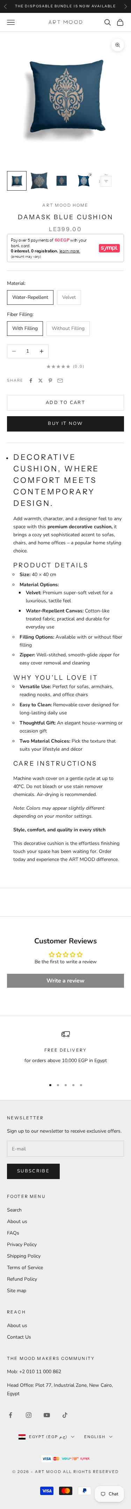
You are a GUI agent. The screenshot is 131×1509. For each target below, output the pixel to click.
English (94, 1436)
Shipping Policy (24, 1256)
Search (14, 1210)
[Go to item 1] (17, 181)
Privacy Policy (22, 1244)
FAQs (13, 1233)
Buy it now (65, 423)
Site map (16, 1290)
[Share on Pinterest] (50, 380)
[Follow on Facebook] (10, 1415)
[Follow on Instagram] (28, 1415)
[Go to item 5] (106, 181)
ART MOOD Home (65, 205)
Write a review (65, 981)
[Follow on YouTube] (46, 1415)
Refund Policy (22, 1279)
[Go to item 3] (61, 181)
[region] (65, 1051)
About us (17, 1221)
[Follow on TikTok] (64, 1415)
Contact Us (19, 1337)
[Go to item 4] (84, 181)
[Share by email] (60, 380)
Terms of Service (25, 1267)
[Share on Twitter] (40, 380)
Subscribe (33, 1171)
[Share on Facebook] (31, 380)
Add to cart (65, 402)
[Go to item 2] (39, 181)
